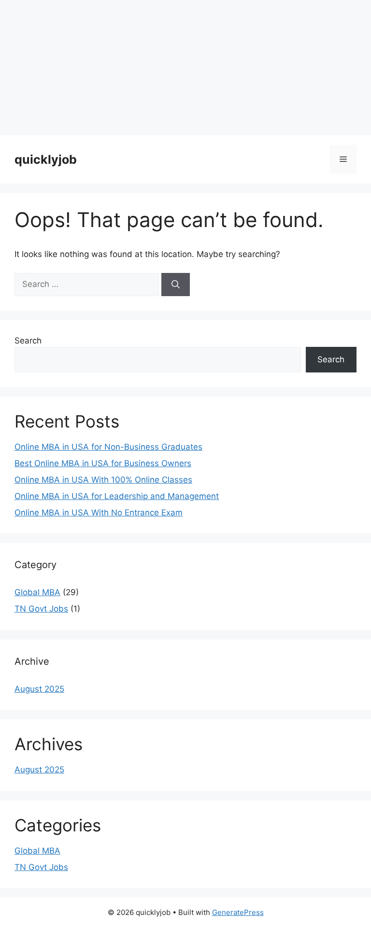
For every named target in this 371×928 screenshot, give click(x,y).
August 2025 (39, 689)
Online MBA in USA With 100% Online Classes (103, 480)
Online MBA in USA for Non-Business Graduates (108, 447)
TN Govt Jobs (41, 609)
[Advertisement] (185, 67)
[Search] (175, 284)
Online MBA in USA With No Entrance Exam (98, 512)
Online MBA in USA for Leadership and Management (116, 496)
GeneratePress (238, 912)
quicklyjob (45, 159)
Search (28, 340)
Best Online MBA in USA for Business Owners (102, 463)
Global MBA (37, 592)
